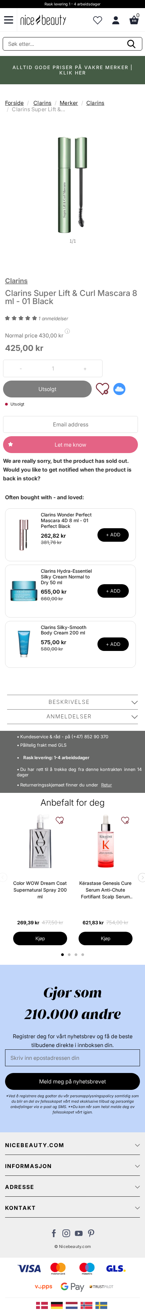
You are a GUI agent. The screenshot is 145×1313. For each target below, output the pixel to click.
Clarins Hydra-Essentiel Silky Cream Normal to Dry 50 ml (66, 576)
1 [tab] (63, 954)
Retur (106, 784)
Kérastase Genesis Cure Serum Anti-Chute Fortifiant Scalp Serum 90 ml (105, 890)
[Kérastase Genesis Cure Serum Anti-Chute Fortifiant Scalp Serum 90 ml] (106, 841)
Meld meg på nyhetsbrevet (72, 1081)
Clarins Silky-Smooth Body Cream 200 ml (63, 630)
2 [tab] (69, 954)
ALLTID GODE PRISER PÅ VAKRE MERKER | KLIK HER (72, 70)
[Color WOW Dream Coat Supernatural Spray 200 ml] (40, 841)
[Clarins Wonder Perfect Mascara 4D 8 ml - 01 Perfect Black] (23, 534)
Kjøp (40, 938)
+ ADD (113, 534)
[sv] (102, 1305)
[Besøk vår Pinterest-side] (91, 1235)
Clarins (42, 102)
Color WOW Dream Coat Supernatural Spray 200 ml (40, 889)
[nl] (73, 1305)
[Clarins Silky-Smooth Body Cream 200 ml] (23, 643)
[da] (43, 1305)
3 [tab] (76, 954)
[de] (58, 1305)
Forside (14, 102)
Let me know (70, 444)
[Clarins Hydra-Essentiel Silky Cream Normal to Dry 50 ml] (23, 590)
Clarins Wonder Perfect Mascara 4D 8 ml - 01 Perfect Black (66, 520)
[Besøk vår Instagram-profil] (66, 1235)
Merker (69, 102)
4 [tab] (83, 954)
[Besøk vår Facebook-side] (53, 1235)
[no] (88, 1305)
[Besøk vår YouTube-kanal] (78, 1235)
